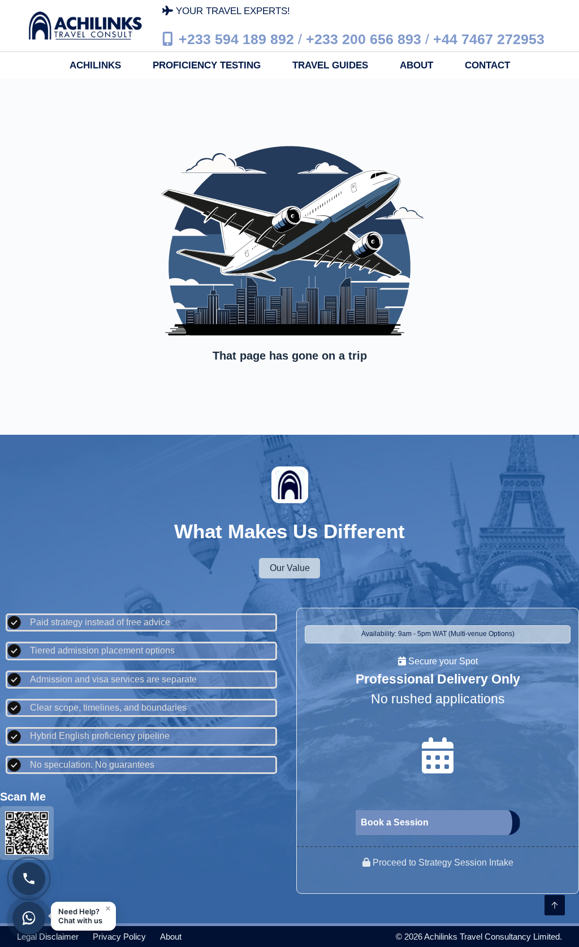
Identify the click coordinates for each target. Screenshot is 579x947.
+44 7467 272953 (489, 38)
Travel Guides (330, 65)
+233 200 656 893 (363, 38)
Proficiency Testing (207, 65)
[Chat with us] (28, 918)
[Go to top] (555, 905)
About (416, 65)
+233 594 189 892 (236, 38)
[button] (83, 916)
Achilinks (95, 65)
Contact (487, 65)
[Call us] (28, 878)
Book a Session (395, 822)
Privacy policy (119, 936)
